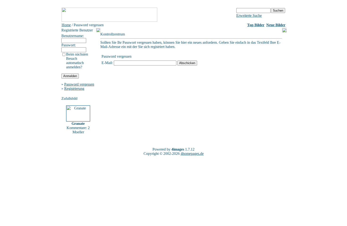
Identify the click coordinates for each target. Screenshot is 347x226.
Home (66, 25)
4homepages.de (192, 154)
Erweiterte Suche (249, 15)
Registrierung (74, 89)
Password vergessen (79, 84)
